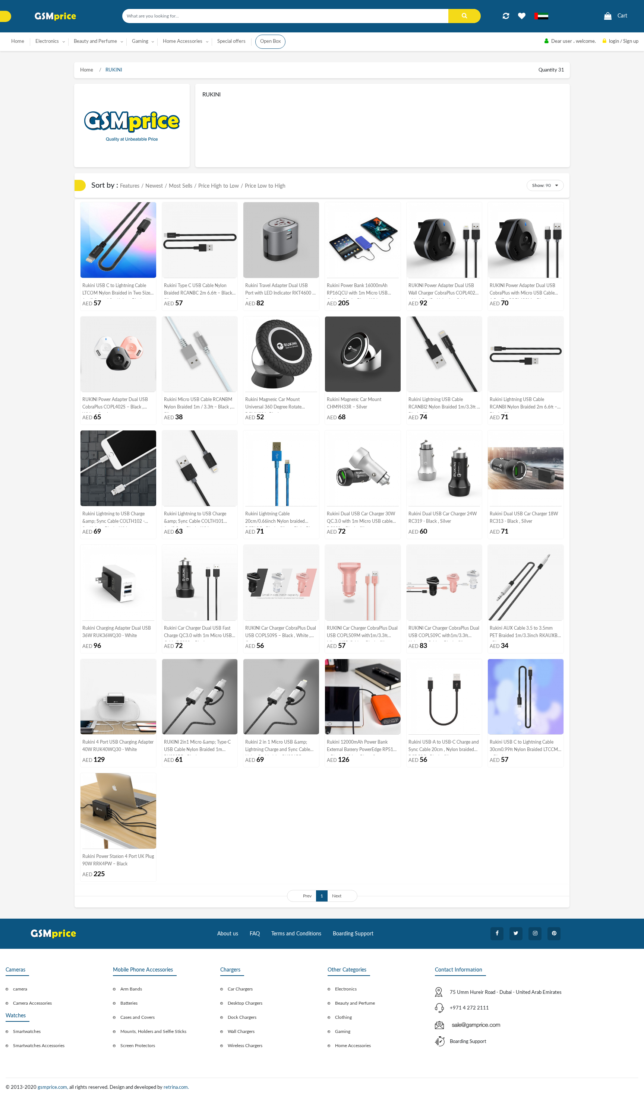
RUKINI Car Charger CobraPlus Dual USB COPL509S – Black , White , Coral (280, 633)
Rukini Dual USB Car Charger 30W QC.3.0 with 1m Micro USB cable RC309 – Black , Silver (361, 519)
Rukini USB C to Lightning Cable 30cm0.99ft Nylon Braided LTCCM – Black (524, 747)
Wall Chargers (241, 1031)
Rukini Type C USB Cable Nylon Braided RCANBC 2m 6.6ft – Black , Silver (199, 291)
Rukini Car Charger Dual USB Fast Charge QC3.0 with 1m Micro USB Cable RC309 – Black (198, 633)
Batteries (129, 1003)
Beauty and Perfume (355, 1003)
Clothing (343, 1017)
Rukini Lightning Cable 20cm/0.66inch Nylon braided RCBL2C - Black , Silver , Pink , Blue (280, 519)
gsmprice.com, (53, 1087)
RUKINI (113, 70)
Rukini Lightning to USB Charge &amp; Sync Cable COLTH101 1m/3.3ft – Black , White (195, 519)
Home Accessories (353, 1045)
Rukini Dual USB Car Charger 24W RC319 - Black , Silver (442, 518)
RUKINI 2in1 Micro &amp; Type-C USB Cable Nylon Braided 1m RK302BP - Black (197, 747)
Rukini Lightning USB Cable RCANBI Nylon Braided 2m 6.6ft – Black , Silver (523, 405)
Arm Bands (131, 989)
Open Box (270, 41)
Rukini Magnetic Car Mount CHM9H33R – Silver (354, 403)
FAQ (255, 934)
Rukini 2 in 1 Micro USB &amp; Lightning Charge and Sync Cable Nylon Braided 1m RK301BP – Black (277, 747)
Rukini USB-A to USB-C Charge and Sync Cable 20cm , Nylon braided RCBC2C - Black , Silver (443, 747)
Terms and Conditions (296, 934)
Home (17, 41)
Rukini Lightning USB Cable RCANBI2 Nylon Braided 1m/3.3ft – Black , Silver (443, 405)
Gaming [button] (140, 41)
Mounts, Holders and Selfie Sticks (153, 1031)
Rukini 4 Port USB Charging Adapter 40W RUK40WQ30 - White (118, 746)
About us (227, 934)
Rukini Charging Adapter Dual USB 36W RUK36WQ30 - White (116, 632)
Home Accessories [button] (182, 41)
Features (129, 186)
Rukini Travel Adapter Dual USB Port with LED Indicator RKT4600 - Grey (279, 291)
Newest (154, 186)
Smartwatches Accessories (38, 1045)
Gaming (342, 1031)
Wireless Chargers (245, 1045)
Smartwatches (27, 1031)
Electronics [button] (47, 41)
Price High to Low (218, 186)
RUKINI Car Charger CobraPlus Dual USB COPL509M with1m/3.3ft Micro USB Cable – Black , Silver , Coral (362, 633)
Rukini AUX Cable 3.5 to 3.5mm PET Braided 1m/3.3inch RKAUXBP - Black (525, 633)
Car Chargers (240, 989)
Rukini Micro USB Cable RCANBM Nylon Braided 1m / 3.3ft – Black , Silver (198, 405)
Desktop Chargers (245, 1003)
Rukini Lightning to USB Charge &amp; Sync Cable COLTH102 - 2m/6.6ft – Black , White (113, 519)
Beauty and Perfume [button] (95, 41)
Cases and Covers (137, 1017)
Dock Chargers (242, 1017)
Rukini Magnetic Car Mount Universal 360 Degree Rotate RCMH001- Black (273, 405)
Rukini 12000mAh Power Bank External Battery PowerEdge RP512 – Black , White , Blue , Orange (361, 747)
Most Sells (180, 186)
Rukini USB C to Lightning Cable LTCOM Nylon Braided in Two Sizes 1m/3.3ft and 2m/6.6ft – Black (117, 291)
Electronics (346, 989)
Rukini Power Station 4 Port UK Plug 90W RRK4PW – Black (118, 860)
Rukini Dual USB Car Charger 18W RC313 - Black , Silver (524, 518)
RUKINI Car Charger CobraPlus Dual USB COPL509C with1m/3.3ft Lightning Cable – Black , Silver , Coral (443, 633)
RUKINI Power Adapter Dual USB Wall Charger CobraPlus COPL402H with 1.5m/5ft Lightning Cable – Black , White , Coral (443, 291)
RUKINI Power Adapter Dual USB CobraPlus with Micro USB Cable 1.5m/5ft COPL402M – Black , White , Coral (522, 291)
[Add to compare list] (506, 16)
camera (20, 989)
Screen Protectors (137, 1045)
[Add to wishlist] (521, 16)
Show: (538, 185)
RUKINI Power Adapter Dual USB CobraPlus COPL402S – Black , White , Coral (115, 405)
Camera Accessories (32, 1003)
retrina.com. (176, 1087)
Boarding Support (353, 934)
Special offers (231, 41)
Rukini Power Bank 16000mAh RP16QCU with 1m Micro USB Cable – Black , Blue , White (357, 291)
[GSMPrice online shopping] (55, 16)
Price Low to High (265, 186)
